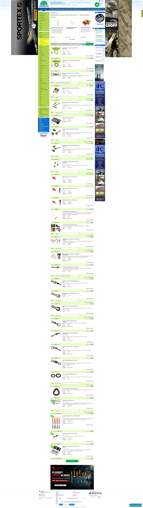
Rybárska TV (80, 9)
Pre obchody (42, 17)
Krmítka (41, 62)
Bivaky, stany (42, 35)
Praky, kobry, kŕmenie (43, 83)
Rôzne (41, 86)
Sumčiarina (41, 124)
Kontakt (57, 493)
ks (87, 58)
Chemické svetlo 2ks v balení (57, 27)
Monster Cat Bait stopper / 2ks (68, 117)
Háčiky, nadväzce (42, 54)
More (40, 30)
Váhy (40, 99)
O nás (57, 492)
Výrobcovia (41, 116)
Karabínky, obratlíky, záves (55, 15)
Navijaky (41, 32)
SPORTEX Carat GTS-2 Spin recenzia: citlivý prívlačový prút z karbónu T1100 (100, 37)
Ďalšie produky (72, 461)
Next (93, 28)
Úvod (73, 2)
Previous (51, 28)
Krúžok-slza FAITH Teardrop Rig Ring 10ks (71, 388)
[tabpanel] (57, 28)
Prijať (61, 504)
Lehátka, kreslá (42, 65)
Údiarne (41, 97)
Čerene (41, 49)
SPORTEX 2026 (42, 15)
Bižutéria (41, 37)
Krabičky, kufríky (42, 60)
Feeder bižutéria (73, 15)
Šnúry (40, 94)
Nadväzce (41, 68)
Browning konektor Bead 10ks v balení (70, 224)
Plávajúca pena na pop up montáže (85, 15)
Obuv (40, 75)
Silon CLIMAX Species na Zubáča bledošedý (100, 24)
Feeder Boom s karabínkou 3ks (68, 400)
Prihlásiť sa (102, 1)
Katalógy (62, 9)
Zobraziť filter (90, 44)
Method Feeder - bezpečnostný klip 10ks (70, 102)
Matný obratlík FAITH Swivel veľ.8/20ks (70, 360)
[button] (141, 504)
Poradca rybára (94, 9)
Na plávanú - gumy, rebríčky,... (65, 15)
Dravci (41, 25)
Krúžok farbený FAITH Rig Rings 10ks (70, 374)
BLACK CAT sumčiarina (43, 108)
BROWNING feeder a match (44, 109)
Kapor (41, 22)
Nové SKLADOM (42, 14)
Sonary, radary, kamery (43, 89)
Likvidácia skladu (42, 20)
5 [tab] (74, 39)
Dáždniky (41, 52)
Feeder (41, 23)
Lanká (41, 63)
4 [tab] (73, 39)
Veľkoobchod (52, 9)
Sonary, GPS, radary (43, 118)
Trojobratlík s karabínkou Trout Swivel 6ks (71, 267)
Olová (40, 76)
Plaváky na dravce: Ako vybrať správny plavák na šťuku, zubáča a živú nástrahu (99, 32)
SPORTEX (71, 9)
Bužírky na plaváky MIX (85, 27)
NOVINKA (66, 9)
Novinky (41, 12)
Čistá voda (41, 47)
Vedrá (40, 102)
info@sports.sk (78, 2)
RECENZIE (76, 9)
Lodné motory (42, 67)
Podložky (41, 81)
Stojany (41, 91)
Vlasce (41, 104)
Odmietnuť (72, 504)
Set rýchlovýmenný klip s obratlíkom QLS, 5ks (71, 415)
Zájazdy (98, 9)
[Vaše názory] (142, 13)
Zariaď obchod (57, 9)
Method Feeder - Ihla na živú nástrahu (70, 176)
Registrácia (74, 494)
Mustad (41, 111)
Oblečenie (41, 73)
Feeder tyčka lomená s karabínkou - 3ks (70, 211)
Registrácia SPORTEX (43, 131)
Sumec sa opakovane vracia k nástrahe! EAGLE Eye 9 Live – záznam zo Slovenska (100, 41)
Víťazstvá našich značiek (44, 126)
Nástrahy (41, 70)
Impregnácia (42, 55)
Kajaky (41, 57)
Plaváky (41, 78)
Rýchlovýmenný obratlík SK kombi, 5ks (70, 433)
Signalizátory (42, 88)
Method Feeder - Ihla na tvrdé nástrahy (70, 188)
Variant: (52, 82)
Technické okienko (87, 9)
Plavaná (41, 28)
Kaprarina (41, 123)
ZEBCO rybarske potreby (44, 114)
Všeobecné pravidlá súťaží (60, 494)
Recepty (41, 129)
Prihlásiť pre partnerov (76, 492)
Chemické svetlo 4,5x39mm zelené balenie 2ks (71, 28)
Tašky (40, 96)
